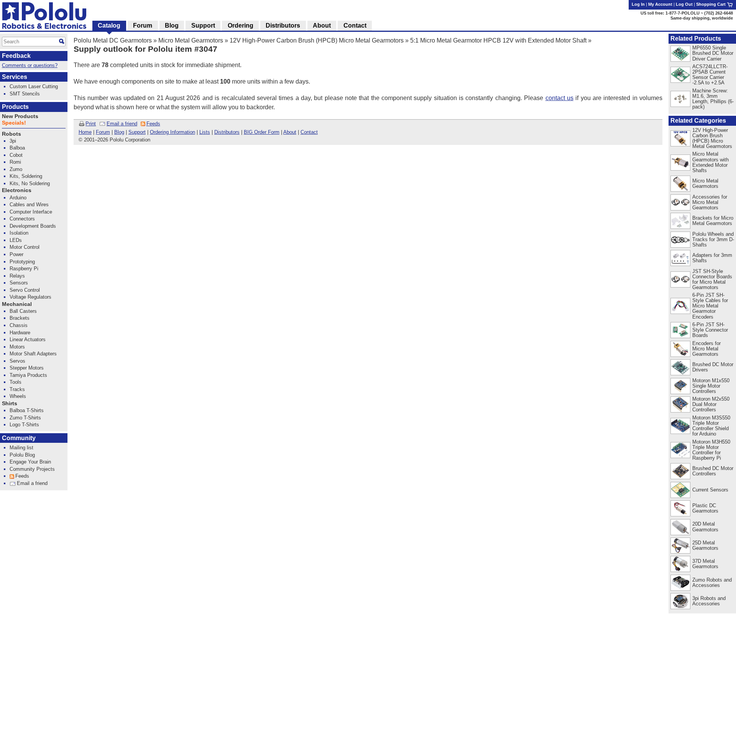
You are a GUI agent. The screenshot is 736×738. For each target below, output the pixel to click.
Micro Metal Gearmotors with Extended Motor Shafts (710, 162)
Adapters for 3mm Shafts (712, 257)
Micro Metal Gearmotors (190, 40)
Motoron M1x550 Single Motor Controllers (710, 386)
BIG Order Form (261, 132)
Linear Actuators (28, 339)
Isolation (19, 233)
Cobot (16, 155)
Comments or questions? (30, 65)
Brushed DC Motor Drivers (712, 367)
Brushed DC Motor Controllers (712, 471)
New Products (20, 116)
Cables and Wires (29, 204)
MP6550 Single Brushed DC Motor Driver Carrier (712, 53)
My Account (660, 4)
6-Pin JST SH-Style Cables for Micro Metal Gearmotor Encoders (710, 305)
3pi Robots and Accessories (709, 601)
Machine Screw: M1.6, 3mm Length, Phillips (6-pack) (713, 99)
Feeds (153, 124)
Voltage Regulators (30, 297)
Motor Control (24, 247)
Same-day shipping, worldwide (701, 18)
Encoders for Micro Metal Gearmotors (706, 348)
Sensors (19, 283)
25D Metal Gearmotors (705, 545)
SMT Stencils (25, 94)
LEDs (16, 240)
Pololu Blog (22, 455)
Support (137, 132)
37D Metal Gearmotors (705, 563)
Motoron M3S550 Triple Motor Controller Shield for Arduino (711, 426)
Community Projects (32, 469)
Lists (204, 132)
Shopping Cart (711, 4)
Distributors (227, 132)
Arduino (18, 198)
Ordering (240, 25)
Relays (17, 276)
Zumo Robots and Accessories (712, 582)
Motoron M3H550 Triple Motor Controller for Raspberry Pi (711, 450)
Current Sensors (710, 490)
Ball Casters (23, 311)
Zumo (16, 169)
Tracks (17, 389)
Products (15, 107)
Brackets (20, 318)
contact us (559, 98)
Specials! (14, 123)
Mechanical (17, 304)
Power (16, 254)
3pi (13, 141)
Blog (119, 132)
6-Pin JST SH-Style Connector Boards (710, 330)
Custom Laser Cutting (34, 86)
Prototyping (22, 262)
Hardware (20, 332)
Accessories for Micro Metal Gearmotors (709, 202)
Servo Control (25, 290)
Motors (17, 347)
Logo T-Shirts (24, 424)
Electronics (16, 190)
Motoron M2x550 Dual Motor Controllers (710, 404)
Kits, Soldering (26, 176)
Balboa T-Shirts (27, 410)
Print (90, 124)
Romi (15, 162)
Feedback (16, 56)
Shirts (9, 403)
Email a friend (122, 124)
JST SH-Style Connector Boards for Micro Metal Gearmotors (712, 279)
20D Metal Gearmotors (705, 526)
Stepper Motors (27, 368)
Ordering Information (172, 132)
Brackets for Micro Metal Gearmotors (712, 220)
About (289, 132)
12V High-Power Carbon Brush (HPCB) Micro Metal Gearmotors (317, 40)
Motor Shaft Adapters (33, 354)
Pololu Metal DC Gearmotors (113, 40)
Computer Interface (31, 212)
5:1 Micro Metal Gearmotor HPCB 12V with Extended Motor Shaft (498, 40)
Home (85, 132)
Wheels (18, 396)
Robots (11, 134)
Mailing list (21, 447)
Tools (15, 382)
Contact (309, 132)
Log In (638, 4)
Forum (103, 132)
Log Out (684, 4)
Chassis (19, 325)
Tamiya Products (28, 375)
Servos (17, 361)
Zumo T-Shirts (25, 418)
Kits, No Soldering (30, 183)
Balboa (17, 148)
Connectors (22, 219)
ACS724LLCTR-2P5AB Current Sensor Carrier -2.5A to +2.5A (710, 74)
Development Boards (33, 226)
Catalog (109, 25)
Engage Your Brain (30, 462)
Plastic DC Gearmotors (705, 508)
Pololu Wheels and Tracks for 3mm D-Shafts (713, 239)
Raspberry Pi (24, 268)
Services (14, 77)
